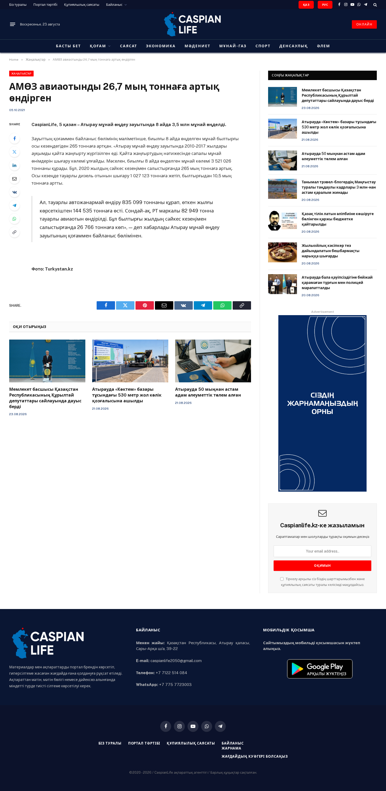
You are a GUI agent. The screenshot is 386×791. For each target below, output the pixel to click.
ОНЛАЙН (364, 24)
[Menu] (12, 24)
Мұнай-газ (233, 46)
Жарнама (231, 748)
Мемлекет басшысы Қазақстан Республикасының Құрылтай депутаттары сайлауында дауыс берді (45, 398)
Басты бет (68, 46)
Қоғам (98, 46)
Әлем (323, 46)
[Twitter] (14, 152)
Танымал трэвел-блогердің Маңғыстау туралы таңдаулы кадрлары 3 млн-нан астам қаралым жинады (339, 187)
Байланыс (114, 5)
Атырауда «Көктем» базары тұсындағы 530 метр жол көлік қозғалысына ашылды (126, 395)
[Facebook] (14, 138)
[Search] (374, 4)
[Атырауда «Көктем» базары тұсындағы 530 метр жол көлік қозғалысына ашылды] (130, 361)
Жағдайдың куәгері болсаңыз (255, 756)
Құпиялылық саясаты (81, 5)
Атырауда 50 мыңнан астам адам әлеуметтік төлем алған (208, 392)
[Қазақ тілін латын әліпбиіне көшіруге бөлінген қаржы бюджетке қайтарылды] (282, 221)
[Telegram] (14, 205)
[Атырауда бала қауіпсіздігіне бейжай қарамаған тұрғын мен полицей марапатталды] (282, 284)
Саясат (128, 46)
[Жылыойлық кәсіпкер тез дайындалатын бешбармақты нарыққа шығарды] (282, 252)
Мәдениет (197, 46)
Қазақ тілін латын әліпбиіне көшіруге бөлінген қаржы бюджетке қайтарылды (338, 219)
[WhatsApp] (14, 219)
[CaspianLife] (193, 24)
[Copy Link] (14, 232)
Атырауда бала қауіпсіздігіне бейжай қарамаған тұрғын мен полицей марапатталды (337, 282)
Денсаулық (293, 46)
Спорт (262, 46)
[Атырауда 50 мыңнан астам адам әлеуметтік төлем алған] (213, 361)
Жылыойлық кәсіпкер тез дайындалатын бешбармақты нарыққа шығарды (330, 250)
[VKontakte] (14, 192)
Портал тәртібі (45, 5)
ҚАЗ (306, 4)
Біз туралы (18, 5)
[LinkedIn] (14, 165)
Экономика (161, 46)
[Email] (14, 178)
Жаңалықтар (21, 73)
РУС (325, 4)
